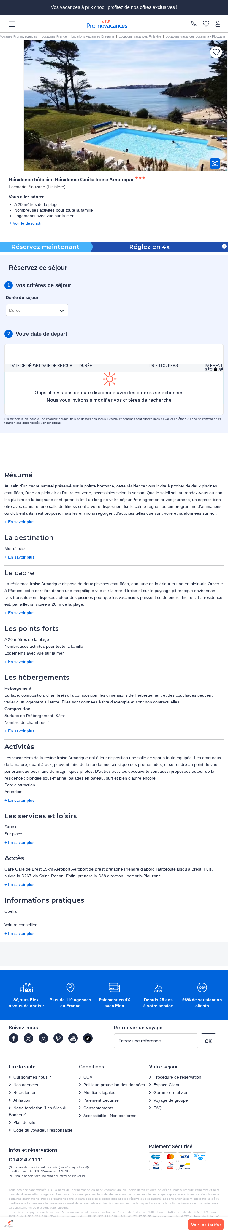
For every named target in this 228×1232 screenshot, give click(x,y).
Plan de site (24, 1122)
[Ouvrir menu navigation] (10, 24)
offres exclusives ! (158, 7)
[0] (206, 24)
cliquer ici (78, 1175)
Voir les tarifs (205, 1224)
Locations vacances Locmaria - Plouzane (195, 36)
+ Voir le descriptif (25, 223)
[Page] (13, 1038)
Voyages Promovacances (18, 36)
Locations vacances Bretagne (92, 36)
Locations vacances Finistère (140, 36)
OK (208, 1041)
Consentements (98, 1107)
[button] (26, 996)
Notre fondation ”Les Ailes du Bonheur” (38, 1111)
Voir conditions (51, 422)
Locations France (54, 36)
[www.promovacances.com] (107, 24)
